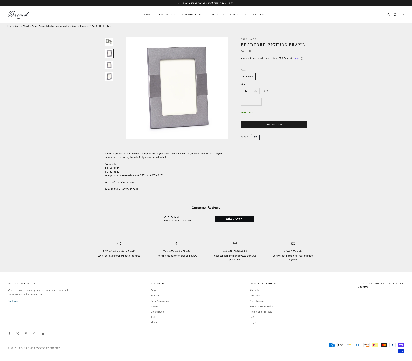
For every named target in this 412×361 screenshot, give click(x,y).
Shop (147, 14)
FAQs (252, 317)
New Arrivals (166, 14)
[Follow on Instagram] (26, 333)
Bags (153, 290)
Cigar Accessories (160, 301)
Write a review (234, 218)
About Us (217, 14)
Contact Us (238, 14)
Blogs (253, 322)
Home (9, 26)
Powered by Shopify (47, 348)
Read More (13, 301)
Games (154, 306)
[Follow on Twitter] (17, 333)
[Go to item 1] (109, 41)
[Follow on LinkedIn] (42, 333)
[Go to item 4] (109, 76)
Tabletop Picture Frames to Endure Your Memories (46, 26)
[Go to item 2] (109, 53)
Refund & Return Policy (261, 306)
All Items (155, 322)
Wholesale (260, 14)
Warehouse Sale (193, 14)
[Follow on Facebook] (9, 333)
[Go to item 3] (109, 64)
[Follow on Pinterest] (34, 333)
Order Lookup (257, 301)
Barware (155, 295)
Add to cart (274, 124)
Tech (153, 317)
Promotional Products (261, 311)
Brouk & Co (249, 39)
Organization (157, 311)
